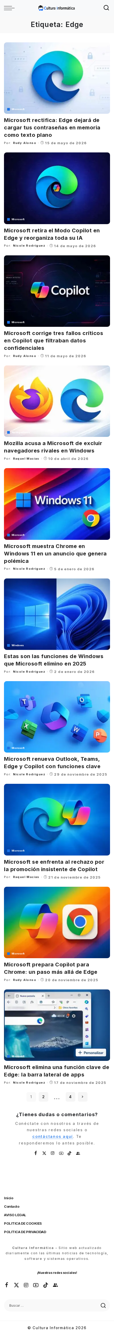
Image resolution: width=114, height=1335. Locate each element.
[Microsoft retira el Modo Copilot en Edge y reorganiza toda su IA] (57, 188)
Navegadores (21, 432)
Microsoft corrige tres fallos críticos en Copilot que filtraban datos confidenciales (53, 340)
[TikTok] (69, 1153)
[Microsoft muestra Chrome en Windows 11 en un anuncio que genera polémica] (57, 504)
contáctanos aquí (52, 1136)
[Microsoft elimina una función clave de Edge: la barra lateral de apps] (57, 1025)
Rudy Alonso (24, 143)
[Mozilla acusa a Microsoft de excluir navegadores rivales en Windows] (57, 401)
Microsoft (18, 109)
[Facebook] (36, 1153)
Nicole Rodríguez (29, 245)
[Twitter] (44, 1153)
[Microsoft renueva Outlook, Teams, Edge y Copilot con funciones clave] (57, 717)
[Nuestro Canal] (78, 1153)
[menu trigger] (10, 8)
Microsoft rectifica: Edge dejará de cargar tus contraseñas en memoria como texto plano (52, 127)
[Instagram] (53, 1153)
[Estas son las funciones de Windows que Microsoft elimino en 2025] (57, 614)
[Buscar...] (106, 8)
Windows (18, 645)
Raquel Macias (26, 458)
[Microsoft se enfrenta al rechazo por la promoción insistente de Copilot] (57, 819)
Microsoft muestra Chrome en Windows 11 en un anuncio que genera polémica (55, 553)
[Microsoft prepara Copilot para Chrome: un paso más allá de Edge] (57, 922)
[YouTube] (61, 1153)
